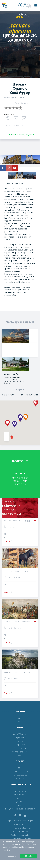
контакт (24, 125)
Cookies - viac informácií (20, 831)
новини (20, 768)
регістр (20, 5)
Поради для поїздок (20, 771)
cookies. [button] (7, 850)
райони (20, 722)
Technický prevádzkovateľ (20, 828)
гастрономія (20, 745)
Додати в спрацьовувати (20, 134)
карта (8, 125)
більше (7, 541)
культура (20, 737)
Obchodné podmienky (20, 835)
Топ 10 (20, 718)
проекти (20, 805)
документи (20, 802)
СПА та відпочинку (20, 752)
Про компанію (20, 791)
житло (20, 741)
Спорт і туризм (20, 748)
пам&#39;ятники (20, 734)
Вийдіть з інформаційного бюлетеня (20, 809)
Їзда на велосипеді (20, 775)
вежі (20, 755)
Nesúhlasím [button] (11, 856)
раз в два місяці (20, 794)
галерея (16, 125)
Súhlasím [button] (28, 856)
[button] (12, 438)
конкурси (20, 779)
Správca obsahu (20, 824)
